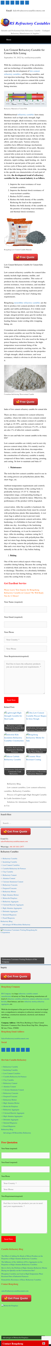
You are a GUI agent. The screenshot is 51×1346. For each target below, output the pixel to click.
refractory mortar (30, 1001)
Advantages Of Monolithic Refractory (16, 924)
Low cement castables (16, 787)
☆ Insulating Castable (9, 862)
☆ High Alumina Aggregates (11, 908)
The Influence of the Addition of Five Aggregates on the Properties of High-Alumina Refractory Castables (21, 1263)
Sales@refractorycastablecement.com (15, 1038)
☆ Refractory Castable (9, 858)
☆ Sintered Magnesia (8, 914)
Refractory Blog (14, 783)
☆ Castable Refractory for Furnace (13, 868)
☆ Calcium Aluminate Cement (12, 881)
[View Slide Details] (22, 946)
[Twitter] (12, 3)
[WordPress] (17, 3)
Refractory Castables (21, 791)
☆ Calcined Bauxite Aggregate (12, 904)
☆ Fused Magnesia (8, 918)
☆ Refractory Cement (9, 875)
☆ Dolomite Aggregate (9, 911)
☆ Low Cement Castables (10, 865)
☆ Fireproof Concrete (9, 888)
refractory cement (28, 999)
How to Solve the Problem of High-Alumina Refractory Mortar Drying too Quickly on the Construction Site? (24, 1269)
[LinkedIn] (22, 3)
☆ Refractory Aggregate (9, 901)
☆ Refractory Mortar (8, 891)
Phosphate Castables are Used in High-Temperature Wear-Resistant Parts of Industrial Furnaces (22, 1275)
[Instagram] (27, 3)
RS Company (6, 993)
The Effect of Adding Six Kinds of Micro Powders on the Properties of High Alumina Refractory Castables (22, 1257)
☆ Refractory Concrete (9, 885)
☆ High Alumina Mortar (10, 895)
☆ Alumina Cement (8, 878)
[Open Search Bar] (49, 38)
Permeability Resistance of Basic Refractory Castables (21, 1279)
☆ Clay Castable (7, 871)
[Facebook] (2, 3)
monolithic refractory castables (27, 302)
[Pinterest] (7, 3)
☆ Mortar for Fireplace (9, 898)
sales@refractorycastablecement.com (14, 1291)
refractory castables (26, 114)
